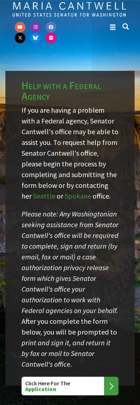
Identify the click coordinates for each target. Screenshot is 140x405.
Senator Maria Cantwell (69, 9)
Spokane (78, 195)
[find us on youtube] (20, 27)
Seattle (44, 195)
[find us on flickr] (51, 38)
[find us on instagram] (35, 27)
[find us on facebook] (51, 27)
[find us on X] (20, 38)
